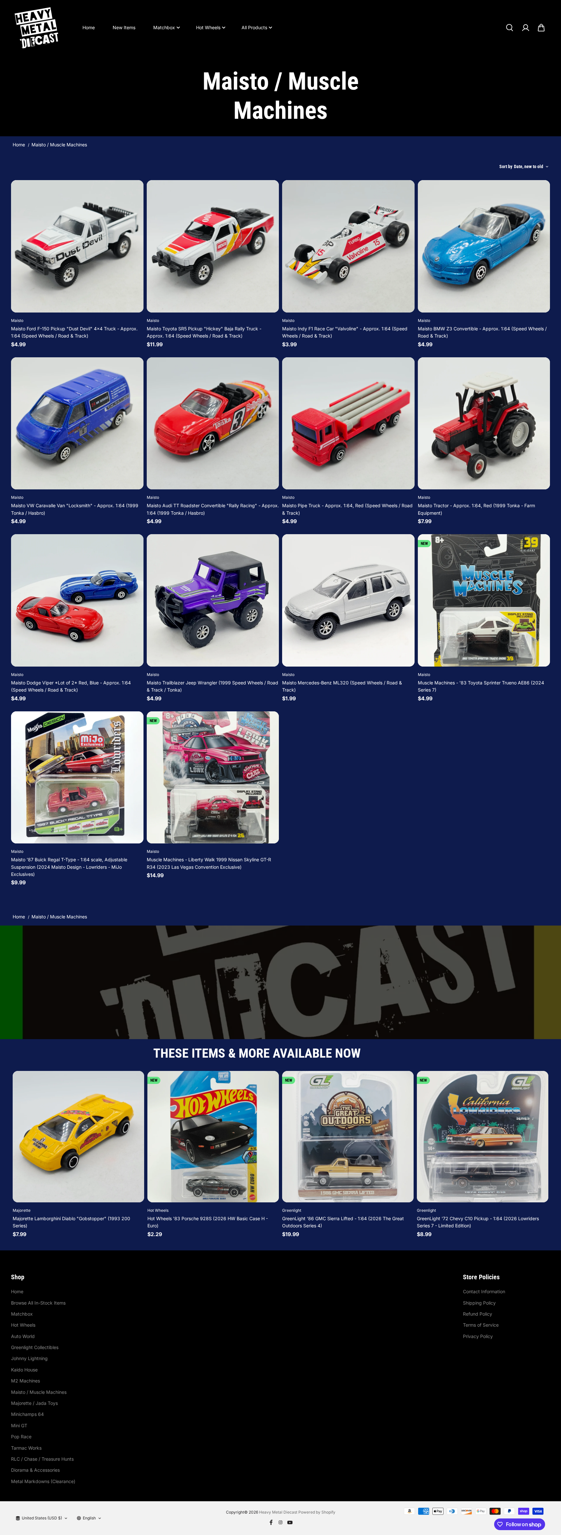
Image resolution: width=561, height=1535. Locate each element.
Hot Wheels (208, 27)
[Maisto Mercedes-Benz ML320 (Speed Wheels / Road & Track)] (348, 600)
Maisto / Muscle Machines (39, 1392)
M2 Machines (25, 1380)
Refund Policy (477, 1314)
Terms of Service (481, 1325)
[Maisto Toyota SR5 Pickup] (213, 246)
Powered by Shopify (316, 1512)
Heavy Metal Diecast (278, 1512)
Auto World (23, 1336)
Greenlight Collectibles (34, 1347)
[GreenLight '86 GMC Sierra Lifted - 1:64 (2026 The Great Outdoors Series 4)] (348, 1136)
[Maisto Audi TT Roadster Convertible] (213, 423)
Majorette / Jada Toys (34, 1403)
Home (88, 27)
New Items (124, 27)
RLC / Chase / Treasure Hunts (42, 1459)
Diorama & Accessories (35, 1470)
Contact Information (484, 1291)
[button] (541, 27)
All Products (254, 27)
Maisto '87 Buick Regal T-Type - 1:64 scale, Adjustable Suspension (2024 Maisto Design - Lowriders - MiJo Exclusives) (69, 867)
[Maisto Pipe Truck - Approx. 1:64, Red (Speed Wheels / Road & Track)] (348, 423)
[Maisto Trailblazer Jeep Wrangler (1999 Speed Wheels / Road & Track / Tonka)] (213, 600)
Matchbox (164, 27)
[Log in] (525, 27)
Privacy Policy (478, 1336)
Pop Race (21, 1436)
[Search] (509, 27)
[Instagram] (280, 1522)
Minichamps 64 (27, 1414)
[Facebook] (271, 1522)
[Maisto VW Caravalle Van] (77, 423)
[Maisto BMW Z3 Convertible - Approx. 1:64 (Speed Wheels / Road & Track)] (484, 246)
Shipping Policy (479, 1303)
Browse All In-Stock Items (38, 1303)
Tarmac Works (26, 1448)
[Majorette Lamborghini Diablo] (78, 1136)
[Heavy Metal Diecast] (37, 27)
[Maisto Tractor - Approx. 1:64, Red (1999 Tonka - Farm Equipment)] (484, 423)
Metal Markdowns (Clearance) (43, 1481)
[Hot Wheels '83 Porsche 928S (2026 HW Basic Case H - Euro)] (213, 1136)
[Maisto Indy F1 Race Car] (348, 246)
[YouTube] (290, 1522)
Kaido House (24, 1369)
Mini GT (19, 1425)
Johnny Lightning (29, 1358)
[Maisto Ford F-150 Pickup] (77, 246)
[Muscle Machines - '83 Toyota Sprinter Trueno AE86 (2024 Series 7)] (484, 600)
